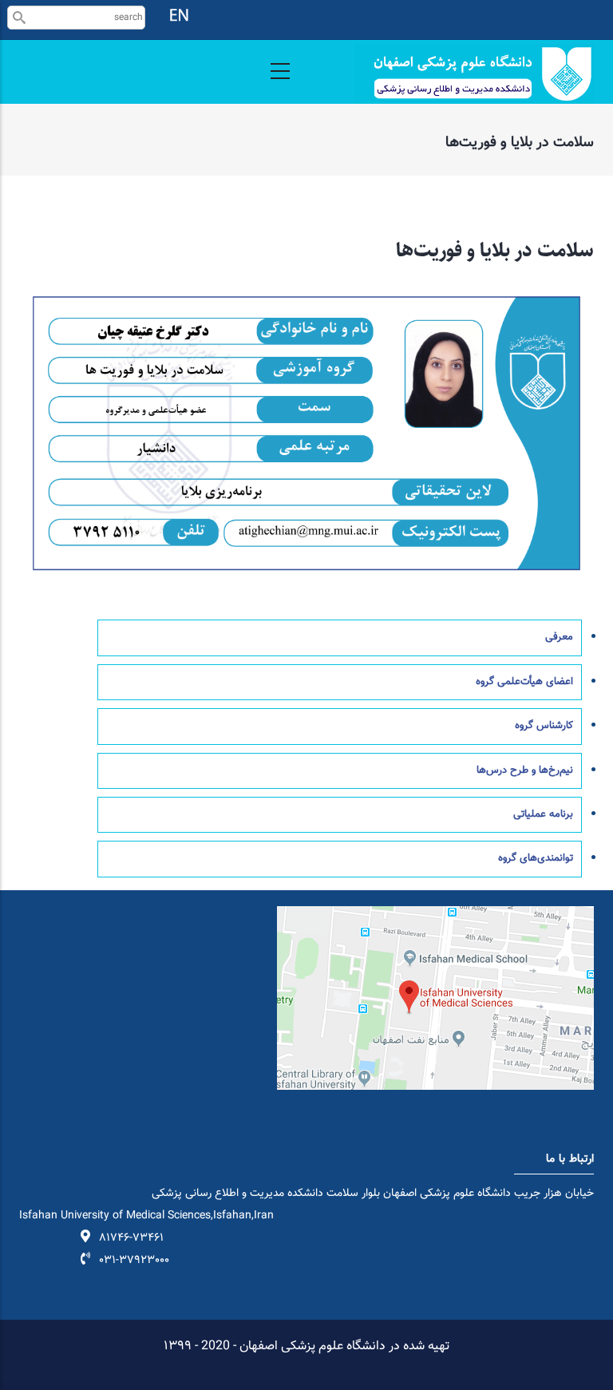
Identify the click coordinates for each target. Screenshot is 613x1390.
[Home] (474, 74)
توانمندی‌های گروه (535, 858)
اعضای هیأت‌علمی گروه (524, 682)
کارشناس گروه (544, 726)
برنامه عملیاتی (543, 814)
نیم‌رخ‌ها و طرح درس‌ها (525, 770)
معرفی (559, 637)
